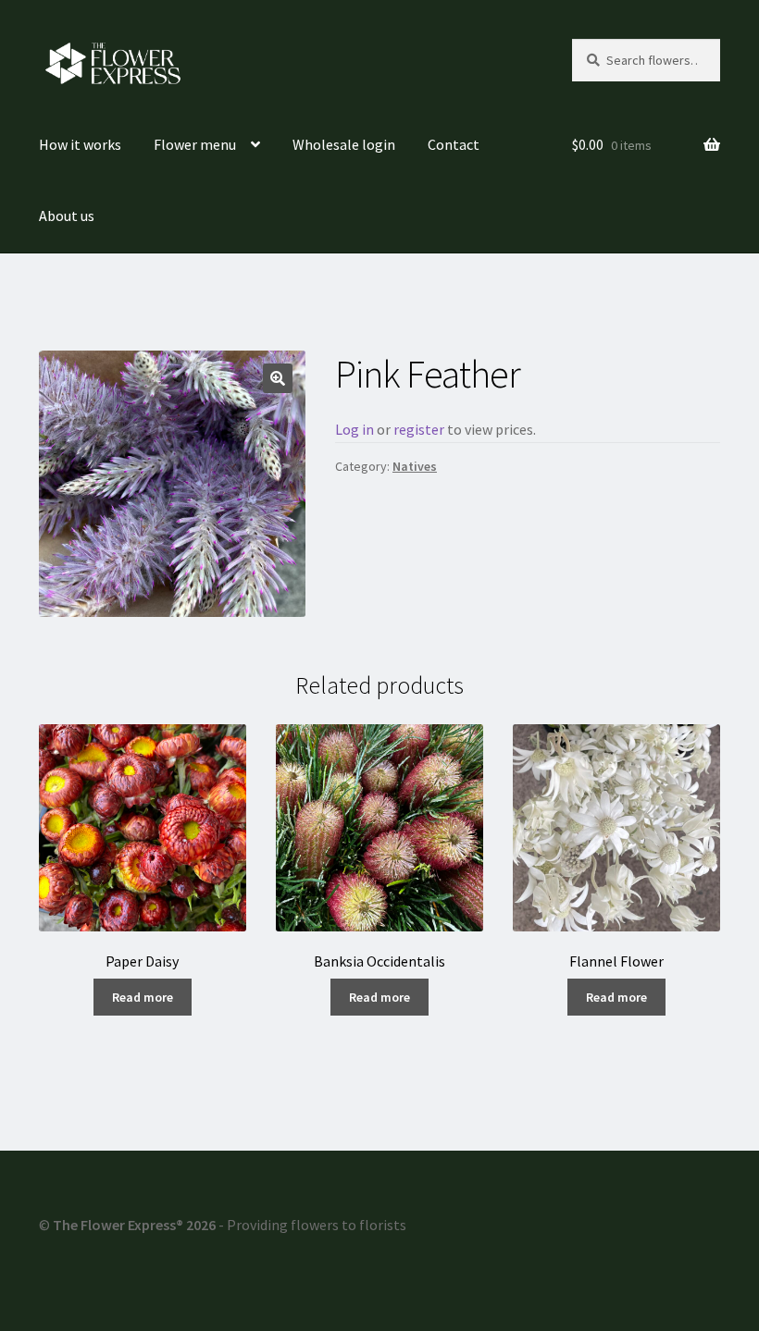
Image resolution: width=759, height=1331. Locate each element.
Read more (142, 997)
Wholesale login (343, 144)
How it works (80, 144)
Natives (414, 466)
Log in (354, 429)
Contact (453, 144)
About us (66, 215)
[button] (277, 378)
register (418, 429)
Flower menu (195, 144)
